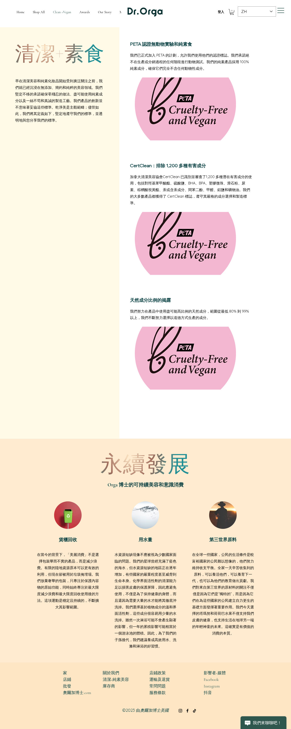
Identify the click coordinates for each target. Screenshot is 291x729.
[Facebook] (187, 710)
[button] (231, 12)
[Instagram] (180, 710)
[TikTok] (194, 710)
